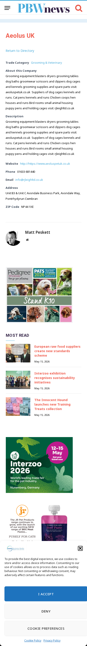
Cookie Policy (32, 640)
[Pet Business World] (43, 8)
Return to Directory (20, 50)
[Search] (78, 8)
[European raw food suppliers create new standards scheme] (18, 353)
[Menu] (7, 8)
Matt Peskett (37, 232)
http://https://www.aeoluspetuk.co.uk (45, 164)
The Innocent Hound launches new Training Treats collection (52, 404)
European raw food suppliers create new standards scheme (57, 351)
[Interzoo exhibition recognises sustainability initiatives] (18, 380)
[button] (80, 548)
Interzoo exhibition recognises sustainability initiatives (54, 377)
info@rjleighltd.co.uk (29, 180)
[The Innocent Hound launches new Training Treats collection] (18, 406)
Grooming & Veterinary (46, 63)
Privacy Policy (52, 640)
